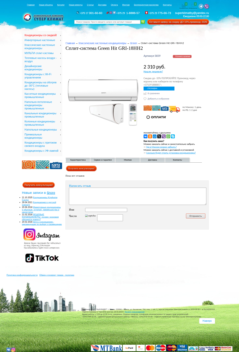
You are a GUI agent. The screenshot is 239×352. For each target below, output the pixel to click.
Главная (31, 5)
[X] (159, 136)
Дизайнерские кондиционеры (33, 68)
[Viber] (164, 136)
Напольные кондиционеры (41, 129)
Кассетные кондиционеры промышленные (40, 95)
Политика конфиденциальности (22, 275)
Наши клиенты (76, 5)
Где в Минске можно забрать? (161, 147)
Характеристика (78, 160)
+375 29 (128, 13)
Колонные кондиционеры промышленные (40, 123)
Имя (71, 209)
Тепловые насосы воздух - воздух (41, 60)
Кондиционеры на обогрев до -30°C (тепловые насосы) (41, 85)
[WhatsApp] (168, 136)
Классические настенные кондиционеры (40, 47)
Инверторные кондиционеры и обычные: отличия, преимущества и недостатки (41, 209)
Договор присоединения (135, 312)
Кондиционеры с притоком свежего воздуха (41, 144)
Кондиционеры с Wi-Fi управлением (38, 76)
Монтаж (126, 5)
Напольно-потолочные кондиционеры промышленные (38, 105)
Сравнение (183, 6)
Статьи (90, 5)
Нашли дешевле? (153, 71)
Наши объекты (46, 5)
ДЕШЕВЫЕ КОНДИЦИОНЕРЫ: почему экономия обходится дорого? (40, 217)
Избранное (193, 6)
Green (133, 43)
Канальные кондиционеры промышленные (40, 115)
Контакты (167, 5)
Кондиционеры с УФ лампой (41, 150)
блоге (51, 192)
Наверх (207, 320)
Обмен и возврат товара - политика (56, 275)
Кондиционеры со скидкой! (41, 35)
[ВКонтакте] (145, 136)
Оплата (114, 5)
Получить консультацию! (39, 185)
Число (73, 216)
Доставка (102, 5)
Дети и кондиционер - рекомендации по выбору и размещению (42, 223)
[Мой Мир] (155, 136)
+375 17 (90, 13)
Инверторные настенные (40, 40)
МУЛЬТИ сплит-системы (39, 53)
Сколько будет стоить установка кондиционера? (171, 153)
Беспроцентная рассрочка (146, 5)
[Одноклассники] (150, 136)
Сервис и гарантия (103, 160)
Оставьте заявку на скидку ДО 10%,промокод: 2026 (178, 22)
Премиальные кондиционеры (33, 136)
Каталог (61, 5)
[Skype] (173, 136)
